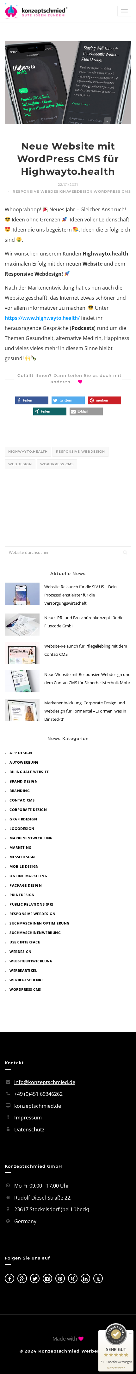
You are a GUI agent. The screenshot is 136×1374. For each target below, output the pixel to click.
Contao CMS (21, 800)
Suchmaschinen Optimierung (39, 923)
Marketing (20, 847)
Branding (19, 790)
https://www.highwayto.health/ (42, 317)
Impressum (28, 1117)
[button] (31, 400)
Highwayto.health (28, 451)
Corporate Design (28, 809)
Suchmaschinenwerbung (35, 932)
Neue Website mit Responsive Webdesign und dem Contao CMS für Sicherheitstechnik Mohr (87, 678)
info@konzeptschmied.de (44, 1082)
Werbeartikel (23, 970)
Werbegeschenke (26, 980)
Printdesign (22, 894)
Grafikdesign (23, 819)
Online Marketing (28, 875)
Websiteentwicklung (31, 961)
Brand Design (23, 781)
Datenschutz (29, 1129)
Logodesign (21, 828)
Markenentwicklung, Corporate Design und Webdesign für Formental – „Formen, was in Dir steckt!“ (85, 711)
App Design (20, 752)
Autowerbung (24, 762)
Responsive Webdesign (39, 191)
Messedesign (22, 856)
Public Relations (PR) (31, 904)
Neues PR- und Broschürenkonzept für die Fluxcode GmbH (83, 622)
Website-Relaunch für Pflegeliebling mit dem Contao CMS (85, 650)
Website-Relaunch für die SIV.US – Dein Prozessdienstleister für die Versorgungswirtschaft (80, 595)
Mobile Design (24, 866)
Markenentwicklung (31, 838)
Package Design (25, 885)
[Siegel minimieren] (130, 1333)
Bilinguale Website (29, 771)
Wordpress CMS (112, 191)
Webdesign (80, 191)
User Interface (24, 942)
